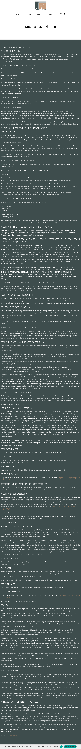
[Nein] (79, 746)
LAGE (29, 14)
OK (61, 746)
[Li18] (40, 5)
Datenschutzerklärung (70, 746)
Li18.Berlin (19, 14)
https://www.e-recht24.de (13, 735)
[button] (41, 14)
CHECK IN (51, 14)
